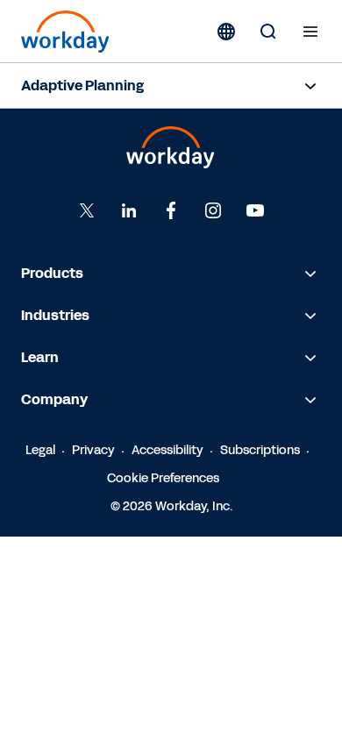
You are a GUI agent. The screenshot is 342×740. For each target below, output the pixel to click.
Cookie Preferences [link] (163, 478)
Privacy (93, 450)
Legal (40, 450)
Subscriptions (260, 450)
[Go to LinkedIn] (129, 210)
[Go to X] (87, 210)
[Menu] (310, 32)
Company (54, 399)
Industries (55, 315)
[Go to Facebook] (171, 210)
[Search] (268, 32)
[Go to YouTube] (255, 210)
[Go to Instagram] (213, 210)
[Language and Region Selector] (226, 32)
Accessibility (167, 450)
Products (52, 273)
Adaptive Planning (82, 85)
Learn (40, 357)
